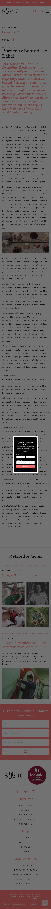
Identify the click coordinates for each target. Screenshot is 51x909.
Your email (19, 460)
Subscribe (25, 466)
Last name (28, 454)
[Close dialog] (37, 437)
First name (19, 454)
